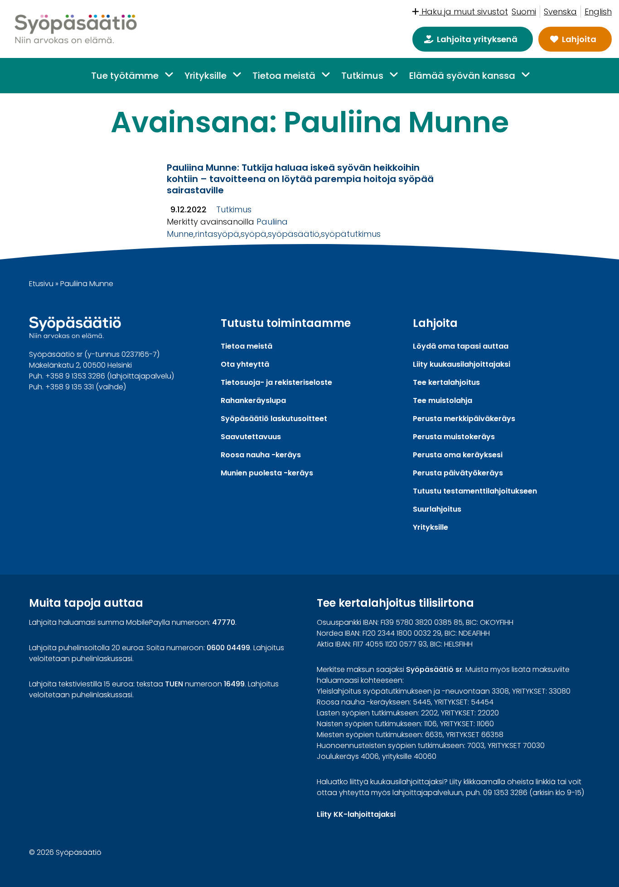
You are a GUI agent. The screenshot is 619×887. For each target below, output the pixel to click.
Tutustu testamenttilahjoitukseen (475, 491)
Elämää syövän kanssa (462, 75)
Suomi (524, 11)
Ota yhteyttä (245, 364)
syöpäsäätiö (293, 234)
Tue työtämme (125, 75)
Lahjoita (579, 39)
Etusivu (41, 283)
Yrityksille (205, 75)
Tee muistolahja (442, 400)
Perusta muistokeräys (454, 437)
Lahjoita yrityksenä (477, 39)
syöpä (253, 234)
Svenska (560, 11)
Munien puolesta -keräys (267, 473)
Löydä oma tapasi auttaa (460, 346)
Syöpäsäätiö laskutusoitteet (274, 418)
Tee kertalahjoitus (446, 382)
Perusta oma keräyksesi (458, 455)
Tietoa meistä (283, 75)
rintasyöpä (217, 234)
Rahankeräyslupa (253, 400)
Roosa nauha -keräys (261, 455)
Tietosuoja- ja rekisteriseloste (276, 382)
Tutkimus (362, 75)
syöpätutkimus (351, 234)
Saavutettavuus (251, 437)
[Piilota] (168, 75)
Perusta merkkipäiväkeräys (464, 418)
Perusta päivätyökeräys (458, 473)
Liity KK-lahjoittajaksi (356, 814)
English (598, 11)
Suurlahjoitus (437, 509)
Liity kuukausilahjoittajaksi (461, 364)
